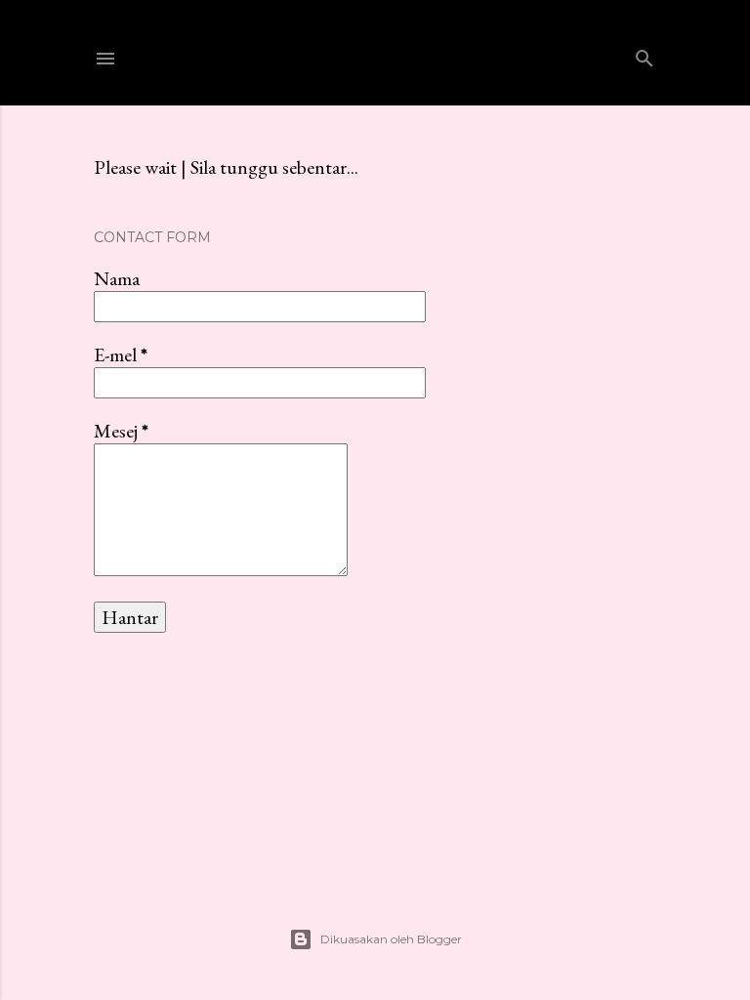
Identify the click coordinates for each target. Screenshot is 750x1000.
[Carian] (644, 54)
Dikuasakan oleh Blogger (391, 939)
